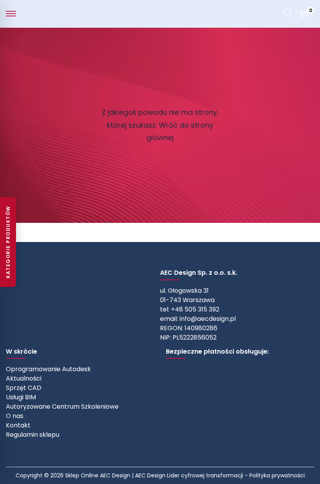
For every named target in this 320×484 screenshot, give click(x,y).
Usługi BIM (21, 397)
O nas (14, 415)
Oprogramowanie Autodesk (48, 369)
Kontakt (18, 425)
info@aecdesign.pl (208, 318)
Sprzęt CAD (23, 387)
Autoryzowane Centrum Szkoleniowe (62, 406)
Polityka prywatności (277, 475)
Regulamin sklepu (32, 434)
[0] (303, 13)
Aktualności (23, 378)
